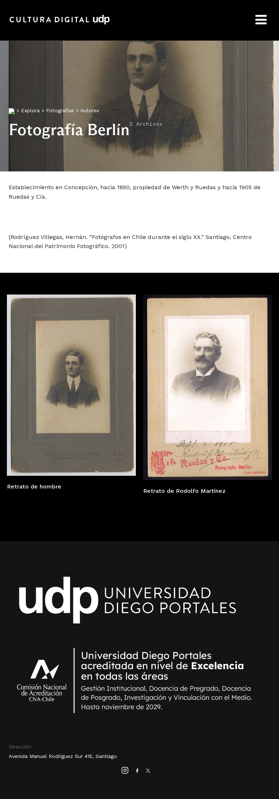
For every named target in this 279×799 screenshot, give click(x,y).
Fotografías (60, 110)
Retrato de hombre (34, 486)
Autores (89, 110)
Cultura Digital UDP (59, 24)
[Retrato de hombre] (71, 384)
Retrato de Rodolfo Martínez (184, 490)
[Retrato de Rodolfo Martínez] (207, 386)
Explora (30, 110)
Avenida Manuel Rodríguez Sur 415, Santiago (63, 756)
